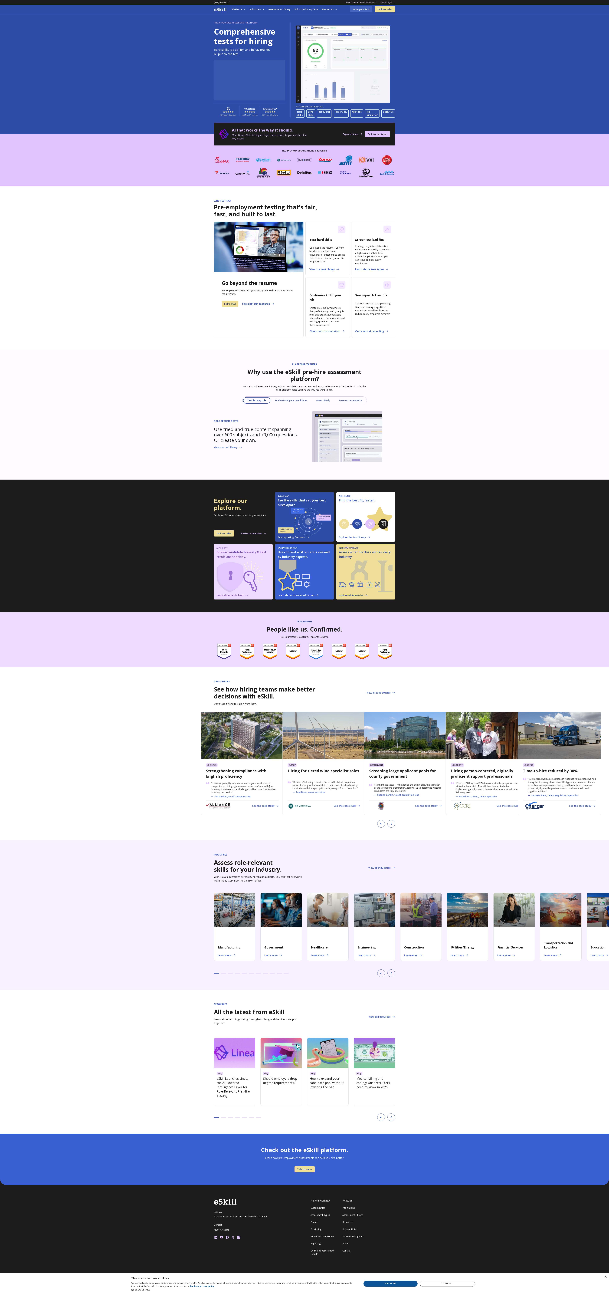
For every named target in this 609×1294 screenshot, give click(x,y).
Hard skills (300, 113)
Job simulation (372, 113)
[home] (220, 9)
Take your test (361, 9)
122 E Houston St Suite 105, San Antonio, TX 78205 (240, 1216)
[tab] (256, 400)
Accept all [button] (390, 1283)
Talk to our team (377, 134)
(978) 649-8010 (221, 2)
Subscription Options (306, 9)
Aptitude (357, 111)
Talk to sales (385, 9)
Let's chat (230, 303)
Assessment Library (279, 9)
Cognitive (388, 111)
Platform (237, 9)
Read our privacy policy (202, 1286)
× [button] (605, 1277)
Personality (341, 111)
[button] (239, 9)
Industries (255, 9)
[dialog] (304, 1283)
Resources (328, 9)
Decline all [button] (447, 1283)
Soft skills (310, 113)
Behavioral (324, 111)
